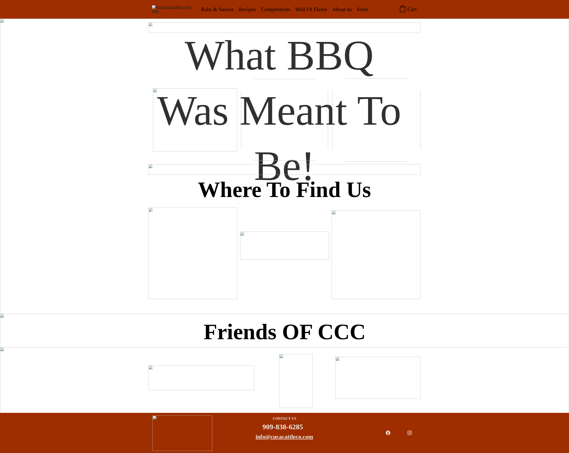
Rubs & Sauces (217, 9)
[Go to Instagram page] (409, 433)
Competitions (275, 9)
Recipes (247, 9)
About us (342, 9)
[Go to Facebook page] (388, 433)
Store (362, 9)
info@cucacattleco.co (282, 436)
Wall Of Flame (311, 9)
